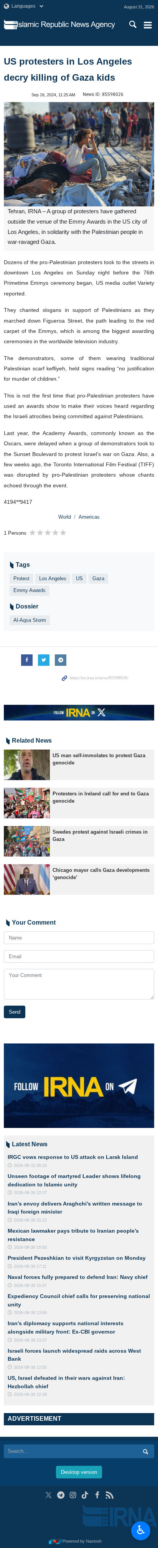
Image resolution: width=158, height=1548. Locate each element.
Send (14, 1012)
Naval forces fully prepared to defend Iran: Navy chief (78, 1277)
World (64, 517)
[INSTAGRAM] (73, 1495)
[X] (48, 1495)
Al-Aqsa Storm (29, 620)
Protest (21, 578)
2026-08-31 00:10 (30, 1165)
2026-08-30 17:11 (30, 1266)
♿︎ (140, 1530)
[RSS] (109, 1495)
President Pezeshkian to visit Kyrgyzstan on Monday (77, 1258)
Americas (89, 517)
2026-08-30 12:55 (30, 1367)
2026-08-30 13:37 (30, 1340)
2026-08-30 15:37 (30, 1285)
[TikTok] (85, 1495)
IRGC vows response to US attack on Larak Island (73, 1157)
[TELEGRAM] (61, 1495)
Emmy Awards (29, 590)
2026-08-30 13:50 (30, 1312)
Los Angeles (52, 578)
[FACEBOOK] (97, 1495)
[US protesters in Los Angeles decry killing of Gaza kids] (79, 154)
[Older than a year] (27, 765)
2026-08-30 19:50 (30, 1247)
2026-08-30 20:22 (30, 1220)
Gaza (98, 578)
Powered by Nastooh (82, 1541)
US (79, 578)
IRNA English (66, 24)
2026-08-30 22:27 (30, 1192)
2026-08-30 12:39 (30, 1394)
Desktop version (79, 1472)
